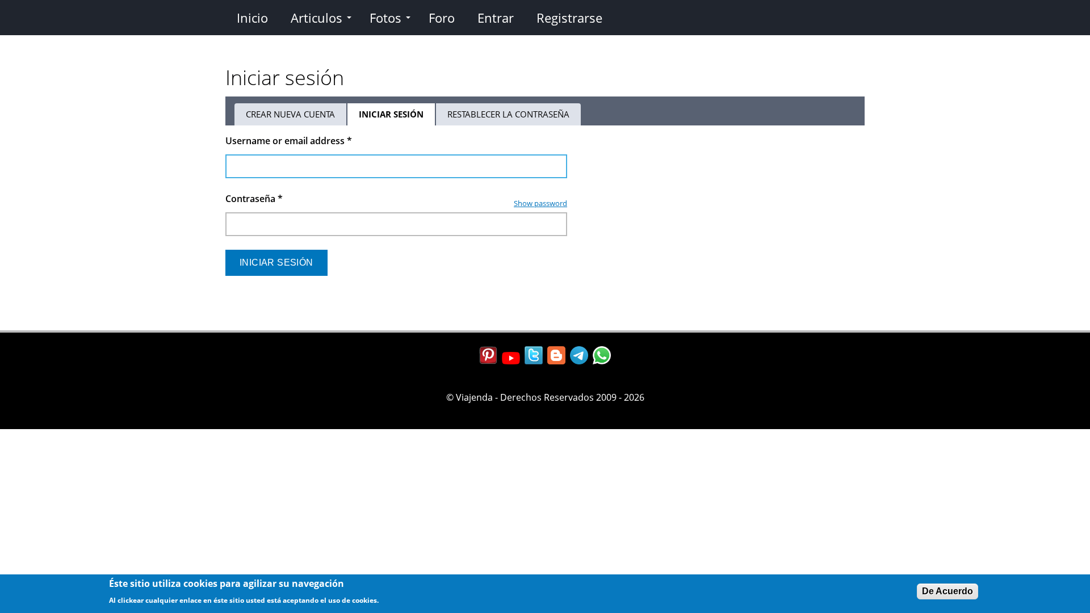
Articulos (316, 17)
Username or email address (288, 141)
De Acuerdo (947, 591)
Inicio (252, 17)
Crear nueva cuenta (290, 114)
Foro (442, 17)
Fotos (385, 17)
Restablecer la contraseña (508, 114)
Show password (540, 203)
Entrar (495, 17)
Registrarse (569, 17)
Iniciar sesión (397, 116)
